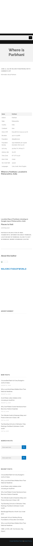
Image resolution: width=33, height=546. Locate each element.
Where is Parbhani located (19, 239)
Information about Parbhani (21, 234)
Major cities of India (15, 232)
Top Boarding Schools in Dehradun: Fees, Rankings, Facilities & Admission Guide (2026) (13, 426)
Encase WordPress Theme (16, 541)
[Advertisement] (16, 17)
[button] (24, 447)
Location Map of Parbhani (10, 237)
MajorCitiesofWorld (19, 68)
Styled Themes (28, 541)
